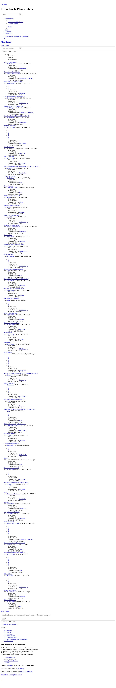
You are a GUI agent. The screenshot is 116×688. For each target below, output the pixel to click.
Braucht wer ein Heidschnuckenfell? (14, 543)
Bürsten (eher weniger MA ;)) (12, 205)
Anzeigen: (5, 615)
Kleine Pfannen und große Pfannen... (15, 424)
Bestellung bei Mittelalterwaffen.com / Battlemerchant (19, 409)
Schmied (21, 380)
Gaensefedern (8, 332)
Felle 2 (6, 458)
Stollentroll (22, 68)
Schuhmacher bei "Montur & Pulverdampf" (16, 116)
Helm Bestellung (9, 521)
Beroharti (9, 168)
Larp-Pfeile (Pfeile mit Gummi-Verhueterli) (16, 279)
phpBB (10, 665)
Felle (5, 492)
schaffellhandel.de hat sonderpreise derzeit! (16, 482)
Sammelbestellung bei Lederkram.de (14, 552)
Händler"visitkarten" (10, 600)
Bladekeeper (10, 108)
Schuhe (6, 502)
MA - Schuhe (8, 574)
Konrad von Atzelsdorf (13, 73)
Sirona (21, 182)
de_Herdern (10, 98)
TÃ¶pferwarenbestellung (11, 443)
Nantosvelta (10, 290)
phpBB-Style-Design (26, 671)
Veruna (9, 544)
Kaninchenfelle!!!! (9, 383)
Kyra (8, 401)
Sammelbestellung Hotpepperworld (14, 96)
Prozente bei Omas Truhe (11, 225)
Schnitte (21, 295)
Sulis (20, 570)
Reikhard (22, 153)
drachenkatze (10, 64)
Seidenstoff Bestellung (10, 62)
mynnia (9, 207)
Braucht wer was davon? (11, 468)
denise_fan (22, 370)
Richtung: (40, 615)
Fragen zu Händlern (10, 590)
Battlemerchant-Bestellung (11, 215)
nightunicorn (10, 236)
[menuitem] (15, 22)
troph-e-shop (8, 235)
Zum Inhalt (4, 4)
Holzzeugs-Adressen (10, 433)
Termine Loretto (9, 147)
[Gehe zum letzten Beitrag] (26, 68)
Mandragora (22, 349)
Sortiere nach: (21, 615)
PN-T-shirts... (8, 352)
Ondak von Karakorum (13, 494)
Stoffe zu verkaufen (10, 125)
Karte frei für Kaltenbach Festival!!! (14, 399)
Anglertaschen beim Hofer (11, 512)
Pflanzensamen (8, 254)
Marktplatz (6, 42)
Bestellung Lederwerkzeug (12, 323)
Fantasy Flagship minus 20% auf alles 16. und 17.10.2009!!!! (21, 166)
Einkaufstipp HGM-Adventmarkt (13, 106)
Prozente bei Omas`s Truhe (12, 72)
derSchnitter (22, 222)
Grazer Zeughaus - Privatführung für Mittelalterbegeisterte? (21, 373)
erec (20, 606)
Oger (20, 192)
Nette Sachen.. (8, 186)
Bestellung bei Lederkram (11, 298)
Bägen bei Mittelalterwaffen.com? (14, 244)
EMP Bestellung (9, 156)
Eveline (21, 339)
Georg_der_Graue (12, 187)
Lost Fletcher (23, 251)
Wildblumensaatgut (9, 176)
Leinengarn (7, 342)
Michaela (22, 93)
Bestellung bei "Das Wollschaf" (13, 81)
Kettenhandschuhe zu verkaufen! (13, 269)
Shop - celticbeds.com (10, 313)
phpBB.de (21, 668)
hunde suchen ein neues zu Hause (14, 288)
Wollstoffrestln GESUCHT (12, 196)
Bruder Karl (10, 504)
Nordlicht (9, 217)
